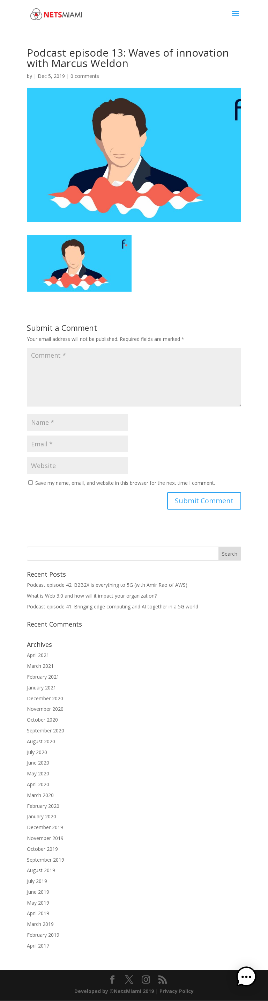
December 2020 (45, 698)
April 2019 (38, 913)
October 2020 (42, 719)
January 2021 (41, 687)
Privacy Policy (176, 991)
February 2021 (43, 676)
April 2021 (38, 655)
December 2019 (45, 827)
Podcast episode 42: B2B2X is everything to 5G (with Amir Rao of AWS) (107, 585)
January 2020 (41, 816)
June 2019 (38, 892)
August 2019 (41, 870)
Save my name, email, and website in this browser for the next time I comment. (125, 483)
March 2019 (40, 924)
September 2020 (45, 730)
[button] (246, 978)
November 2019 (45, 838)
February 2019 (43, 934)
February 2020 (43, 806)
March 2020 (40, 795)
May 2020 (38, 773)
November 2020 (45, 709)
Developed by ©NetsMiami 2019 (114, 991)
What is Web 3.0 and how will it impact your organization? (92, 595)
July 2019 (37, 881)
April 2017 (38, 945)
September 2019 (45, 859)
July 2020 (37, 752)
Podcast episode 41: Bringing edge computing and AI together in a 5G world (112, 606)
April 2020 (38, 784)
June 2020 (38, 762)
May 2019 (38, 902)
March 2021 (40, 666)
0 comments (84, 76)
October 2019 (42, 849)
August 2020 (41, 741)
